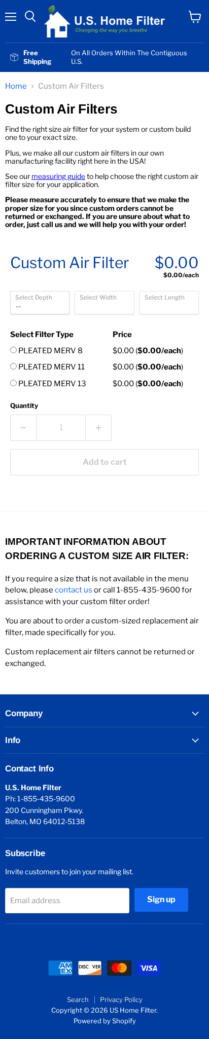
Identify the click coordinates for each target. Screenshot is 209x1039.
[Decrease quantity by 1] (23, 428)
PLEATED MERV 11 (51, 367)
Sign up (161, 899)
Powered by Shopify (105, 1021)
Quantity (24, 406)
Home (16, 86)
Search (78, 999)
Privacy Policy (121, 999)
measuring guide (58, 176)
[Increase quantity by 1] (99, 428)
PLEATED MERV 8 (50, 350)
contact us (73, 590)
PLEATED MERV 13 (51, 383)
